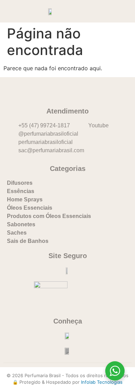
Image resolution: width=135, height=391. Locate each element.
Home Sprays (25, 199)
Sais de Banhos (27, 241)
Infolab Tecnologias (102, 382)
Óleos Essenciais (29, 208)
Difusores (20, 183)
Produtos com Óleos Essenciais (49, 216)
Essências (20, 191)
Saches (17, 233)
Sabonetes (21, 224)
